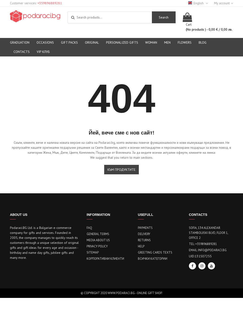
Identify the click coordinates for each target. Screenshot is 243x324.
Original (92, 42)
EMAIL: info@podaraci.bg (208, 250)
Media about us (98, 240)
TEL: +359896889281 (203, 244)
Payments (145, 228)
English (199, 3)
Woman (151, 42)
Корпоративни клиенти (105, 259)
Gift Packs (69, 42)
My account (222, 3)
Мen (167, 42)
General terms (98, 234)
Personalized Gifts (122, 42)
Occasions (45, 42)
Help (141, 246)
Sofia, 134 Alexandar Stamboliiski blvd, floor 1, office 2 (208, 233)
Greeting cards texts (155, 252)
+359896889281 (49, 3)
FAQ (89, 228)
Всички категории (152, 259)
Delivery (144, 234)
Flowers (185, 42)
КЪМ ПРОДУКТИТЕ (121, 169)
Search (163, 17)
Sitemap (93, 252)
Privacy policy (97, 246)
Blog (202, 42)
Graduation (19, 42)
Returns (144, 240)
